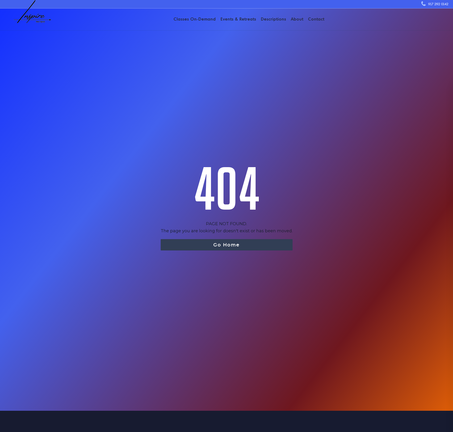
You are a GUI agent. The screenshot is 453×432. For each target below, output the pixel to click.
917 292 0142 (438, 4)
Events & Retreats (238, 19)
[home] (30, 15)
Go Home (226, 245)
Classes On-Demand (195, 19)
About (297, 19)
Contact (316, 19)
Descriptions (273, 19)
